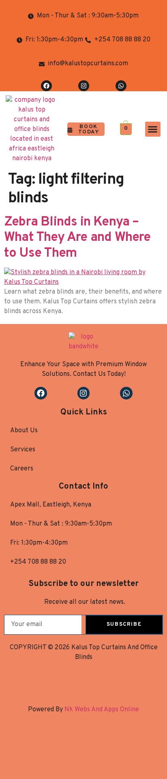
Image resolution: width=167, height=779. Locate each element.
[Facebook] (46, 85)
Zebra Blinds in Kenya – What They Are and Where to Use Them (77, 238)
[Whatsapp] (121, 85)
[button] (153, 129)
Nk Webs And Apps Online (101, 710)
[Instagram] (83, 85)
